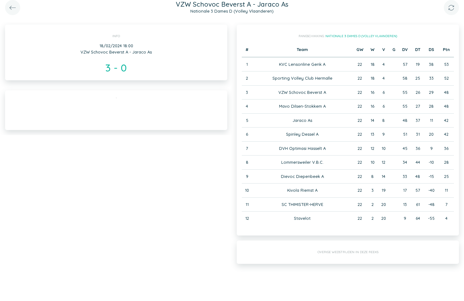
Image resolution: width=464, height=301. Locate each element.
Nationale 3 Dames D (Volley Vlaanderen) (361, 36)
